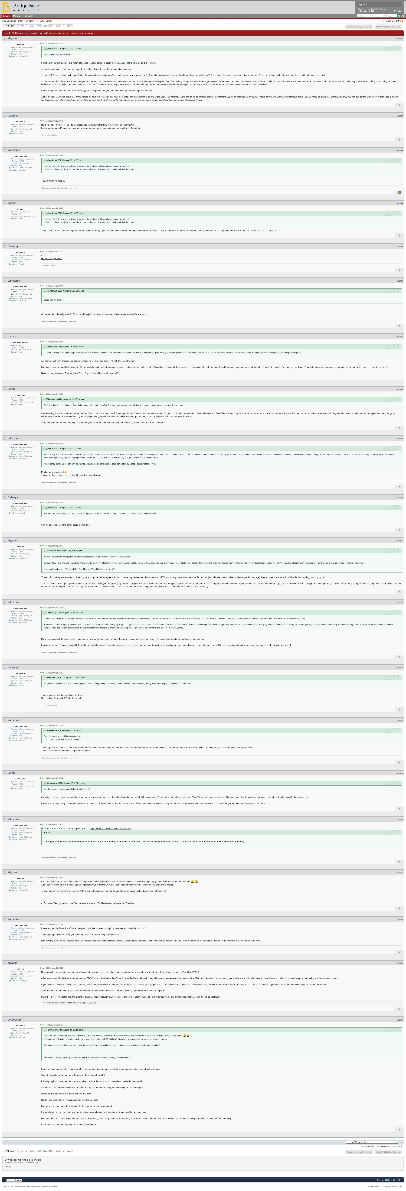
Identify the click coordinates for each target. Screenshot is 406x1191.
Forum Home (20, 1186)
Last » (69, 26)
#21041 (400, 39)
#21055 (400, 773)
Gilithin (12, 203)
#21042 (400, 116)
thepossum (14, 1019)
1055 (58, 26)
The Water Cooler (44, 21)
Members (17, 16)
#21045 (400, 246)
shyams (12, 38)
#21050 (400, 498)
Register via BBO (367, 11)
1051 (32, 26)
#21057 (400, 873)
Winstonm (14, 150)
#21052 (400, 603)
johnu (11, 389)
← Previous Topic (368, 1146)
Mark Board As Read (50, 1186)
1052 (38, 26)
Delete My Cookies (33, 1186)
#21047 (400, 337)
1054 (51, 26)
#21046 (400, 281)
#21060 (400, 1020)
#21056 (400, 819)
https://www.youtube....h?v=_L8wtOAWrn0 (179, 972)
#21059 (400, 963)
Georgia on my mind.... (51, 258)
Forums (6, 16)
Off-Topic (30, 21)
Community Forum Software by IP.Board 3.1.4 (384, 1186)
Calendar (29, 16)
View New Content (391, 21)
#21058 (400, 919)
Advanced (403, 16)
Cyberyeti (13, 497)
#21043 (400, 150)
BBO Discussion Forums (12, 21)
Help (398, 11)
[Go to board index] (21, 7)
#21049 (400, 439)
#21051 (400, 541)
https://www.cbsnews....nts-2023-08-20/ (110, 828)
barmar (12, 336)
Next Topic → (398, 1146)
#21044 (400, 203)
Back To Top (8, 1186)
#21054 (400, 720)
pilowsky (13, 115)
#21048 (400, 389)
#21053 (400, 668)
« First (20, 26)
